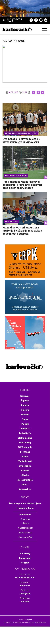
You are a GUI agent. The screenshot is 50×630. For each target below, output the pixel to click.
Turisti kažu (25, 433)
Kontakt (25, 562)
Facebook (25, 585)
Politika (25, 405)
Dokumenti (25, 514)
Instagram (25, 593)
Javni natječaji (25, 537)
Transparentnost (25, 508)
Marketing (25, 553)
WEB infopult (25, 447)
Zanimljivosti (25, 461)
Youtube (25, 601)
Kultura (25, 410)
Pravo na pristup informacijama (25, 503)
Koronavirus (25, 489)
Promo (25, 456)
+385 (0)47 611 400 (25, 577)
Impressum (25, 558)
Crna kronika (24, 466)
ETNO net (25, 452)
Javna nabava (25, 532)
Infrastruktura (25, 480)
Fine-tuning (25, 442)
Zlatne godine (25, 438)
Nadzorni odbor (25, 527)
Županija (25, 400)
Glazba (25, 475)
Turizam (25, 414)
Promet (25, 470)
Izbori (25, 484)
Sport (25, 419)
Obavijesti (25, 428)
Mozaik (25, 424)
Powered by (25, 620)
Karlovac (25, 396)
